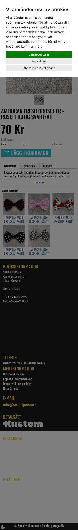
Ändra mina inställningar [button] (39, 68)
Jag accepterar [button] (39, 54)
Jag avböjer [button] (39, 61)
